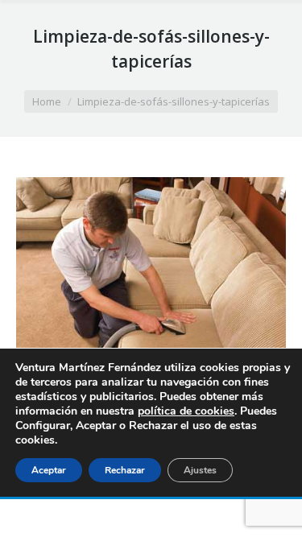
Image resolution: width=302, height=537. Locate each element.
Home (46, 101)
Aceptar (48, 470)
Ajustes (200, 470)
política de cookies (186, 411)
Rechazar (125, 470)
